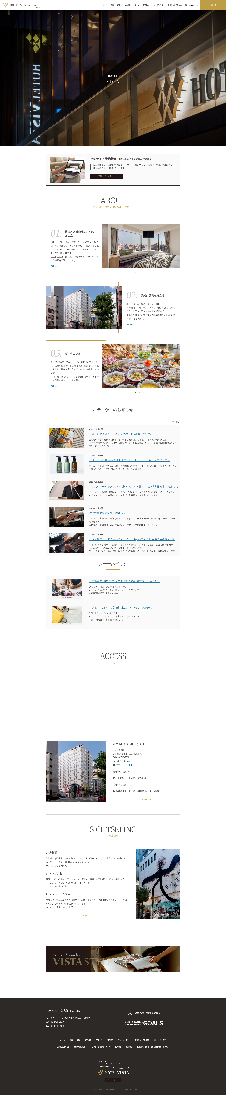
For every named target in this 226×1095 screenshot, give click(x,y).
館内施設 (127, 5)
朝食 (118, 5)
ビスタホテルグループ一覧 (101, 1047)
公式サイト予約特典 (175, 5)
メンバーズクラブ (159, 1040)
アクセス (136, 5)
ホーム (105, 5)
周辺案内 (146, 5)
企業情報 (118, 1047)
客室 (112, 5)
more (54, 266)
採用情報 (129, 1047)
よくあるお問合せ (63, 1047)
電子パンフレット (124, 765)
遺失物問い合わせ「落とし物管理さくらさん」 (153, 1047)
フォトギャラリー (158, 5)
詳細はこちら (105, 176)
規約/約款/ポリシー (80, 1047)
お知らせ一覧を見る (170, 422)
